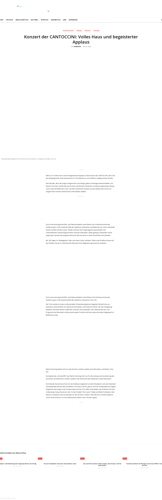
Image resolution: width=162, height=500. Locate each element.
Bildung (79, 30)
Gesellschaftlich (68, 30)
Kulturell (87, 30)
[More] (96, 164)
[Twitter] (158, 1)
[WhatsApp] (91, 164)
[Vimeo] (160, 1)
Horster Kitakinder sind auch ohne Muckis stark (60, 464)
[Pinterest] (87, 164)
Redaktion (77, 46)
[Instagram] (155, 1)
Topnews (96, 30)
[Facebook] (153, 1)
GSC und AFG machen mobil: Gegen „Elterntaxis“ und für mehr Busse (102, 464)
